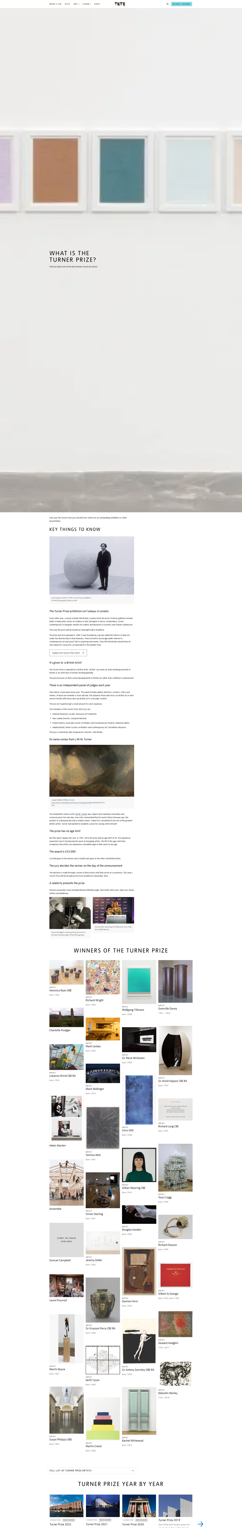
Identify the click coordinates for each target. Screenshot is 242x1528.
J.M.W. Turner (81, 814)
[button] (166, 4)
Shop (97, 4)
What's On (55, 4)
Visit (67, 4)
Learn (86, 4)
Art (75, 4)
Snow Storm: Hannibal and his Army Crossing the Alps (71, 802)
